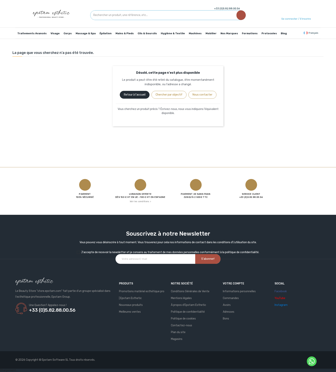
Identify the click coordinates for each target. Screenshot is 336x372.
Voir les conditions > (140, 201)
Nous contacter (202, 94)
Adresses (228, 311)
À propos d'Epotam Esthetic (188, 305)
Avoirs (227, 305)
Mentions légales (181, 298)
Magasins (176, 339)
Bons (226, 318)
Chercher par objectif (169, 94)
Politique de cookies (183, 318)
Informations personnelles (239, 291)
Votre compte (233, 283)
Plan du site (178, 332)
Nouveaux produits (131, 305)
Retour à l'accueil (134, 94)
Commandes (231, 298)
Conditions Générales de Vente (190, 291)
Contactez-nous (181, 325)
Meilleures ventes (130, 311)
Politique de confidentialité (188, 311)
